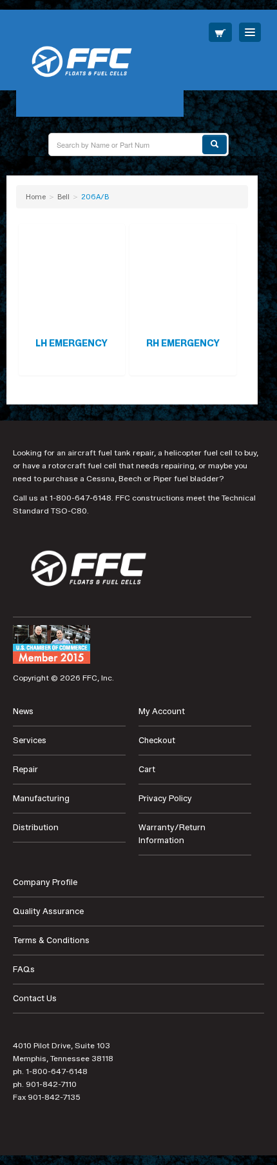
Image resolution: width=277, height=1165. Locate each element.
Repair (25, 769)
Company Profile (45, 882)
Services (29, 740)
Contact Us (35, 998)
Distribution (36, 827)
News (23, 711)
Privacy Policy (165, 798)
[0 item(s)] (220, 32)
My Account (161, 711)
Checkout (156, 740)
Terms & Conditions (51, 940)
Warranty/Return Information (171, 833)
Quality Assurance (48, 911)
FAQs (24, 969)
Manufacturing (41, 798)
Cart (146, 769)
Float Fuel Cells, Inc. (100, 63)
